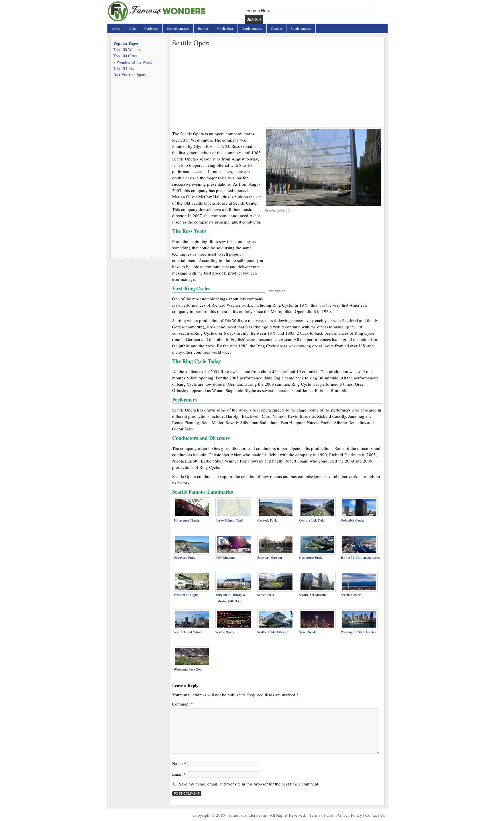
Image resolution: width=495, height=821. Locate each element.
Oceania (276, 28)
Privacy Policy (349, 815)
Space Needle (308, 632)
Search (254, 19)
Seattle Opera (225, 632)
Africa (116, 28)
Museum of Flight (186, 595)
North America (252, 28)
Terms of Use (321, 815)
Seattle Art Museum (313, 595)
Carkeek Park (267, 520)
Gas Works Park (310, 557)
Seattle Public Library (272, 632)
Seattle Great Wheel (188, 632)
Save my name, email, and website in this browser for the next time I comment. (249, 784)
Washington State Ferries (358, 632)
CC (288, 210)
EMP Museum (225, 557)
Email (179, 774)
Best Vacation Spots (129, 74)
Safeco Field (265, 595)
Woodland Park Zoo (188, 669)
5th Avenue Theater (187, 520)
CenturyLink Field (312, 520)
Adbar (280, 210)
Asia (132, 28)
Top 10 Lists (123, 68)
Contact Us (375, 815)
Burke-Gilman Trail (229, 520)
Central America (178, 28)
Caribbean (151, 28)
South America (301, 28)
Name (179, 763)
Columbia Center (353, 520)
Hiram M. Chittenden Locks (360, 557)
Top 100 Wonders (127, 49)
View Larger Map (276, 290)
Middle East (225, 28)
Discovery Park (184, 557)
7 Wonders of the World (132, 62)
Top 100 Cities (125, 55)
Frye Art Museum (269, 557)
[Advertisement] (277, 87)
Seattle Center (351, 595)
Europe (203, 28)
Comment (182, 704)
